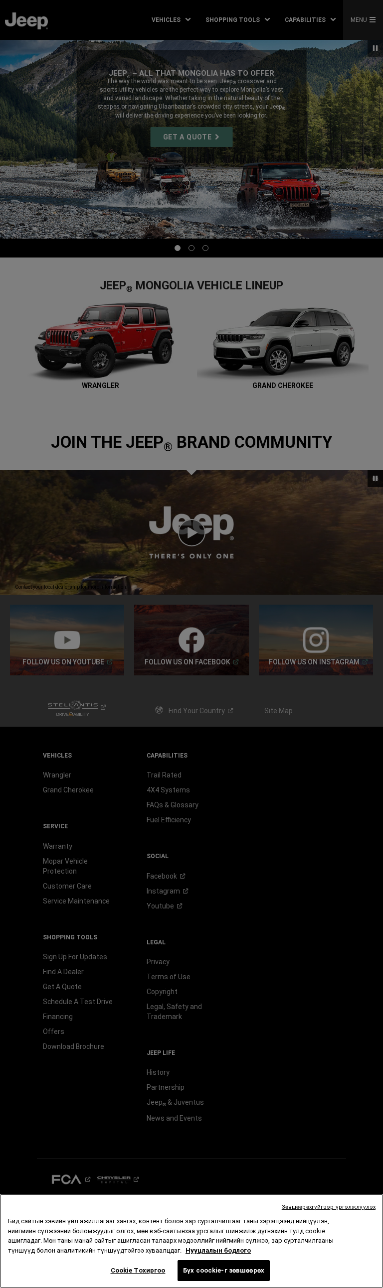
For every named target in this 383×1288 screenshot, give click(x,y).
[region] (191, 1241)
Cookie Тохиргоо (138, 1270)
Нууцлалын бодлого (218, 1250)
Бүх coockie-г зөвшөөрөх (223, 1270)
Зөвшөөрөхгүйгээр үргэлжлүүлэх (329, 1207)
